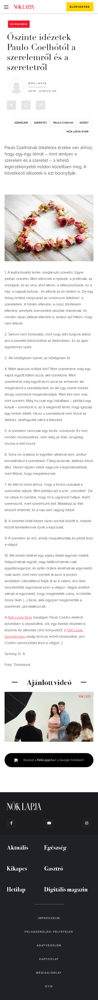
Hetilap (16, 889)
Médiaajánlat (49, 972)
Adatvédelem (49, 945)
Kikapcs (17, 868)
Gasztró (53, 868)
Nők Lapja (24, 6)
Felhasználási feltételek (49, 931)
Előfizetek (80, 6)
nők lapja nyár (78, 131)
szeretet (40, 122)
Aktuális (17, 847)
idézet (84, 122)
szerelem (21, 122)
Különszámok (18, 24)
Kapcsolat (49, 959)
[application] (49, 717)
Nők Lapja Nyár (20, 617)
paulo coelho (63, 122)
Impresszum (49, 918)
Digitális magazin (66, 889)
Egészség (55, 847)
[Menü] (6, 7)
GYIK (49, 986)
